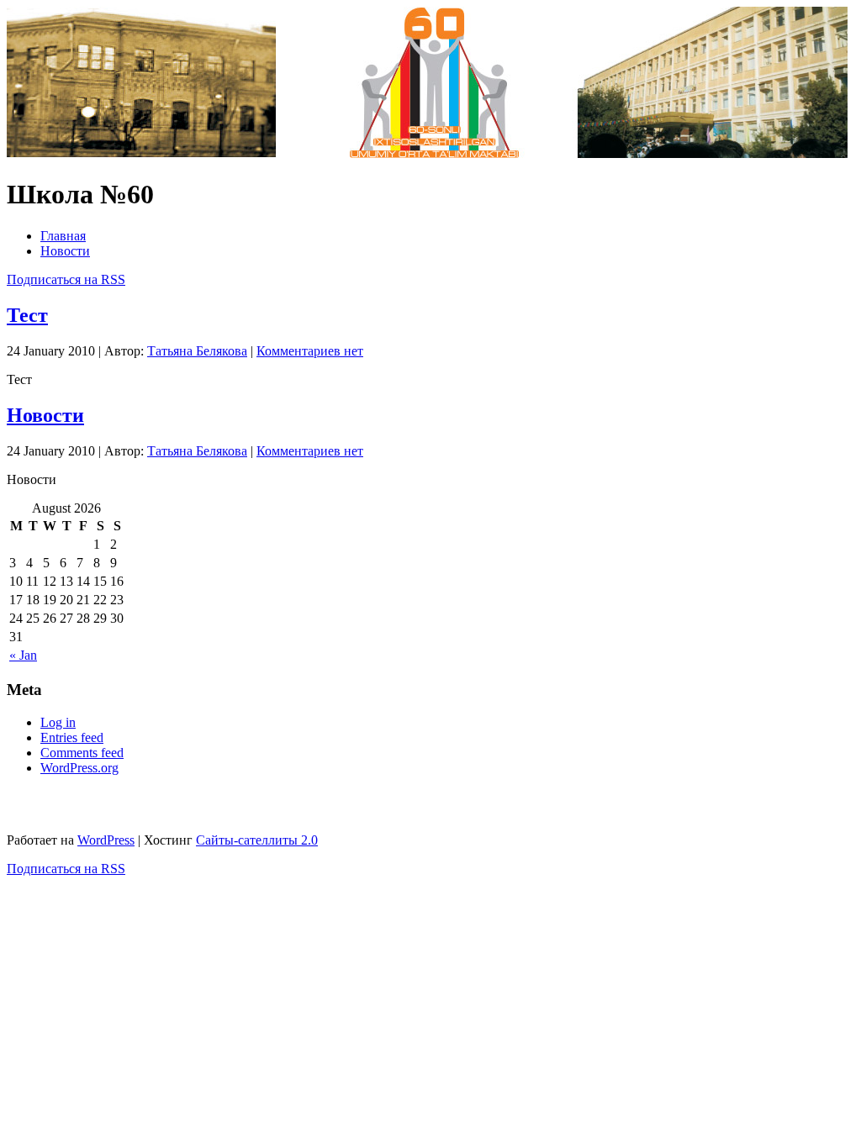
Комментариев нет (309, 351)
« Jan (23, 655)
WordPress (106, 840)
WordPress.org (79, 768)
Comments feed (82, 752)
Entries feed (71, 737)
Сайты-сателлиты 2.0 (257, 840)
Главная (63, 236)
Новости (65, 251)
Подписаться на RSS (66, 279)
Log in (58, 722)
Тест (27, 315)
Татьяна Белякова (197, 351)
